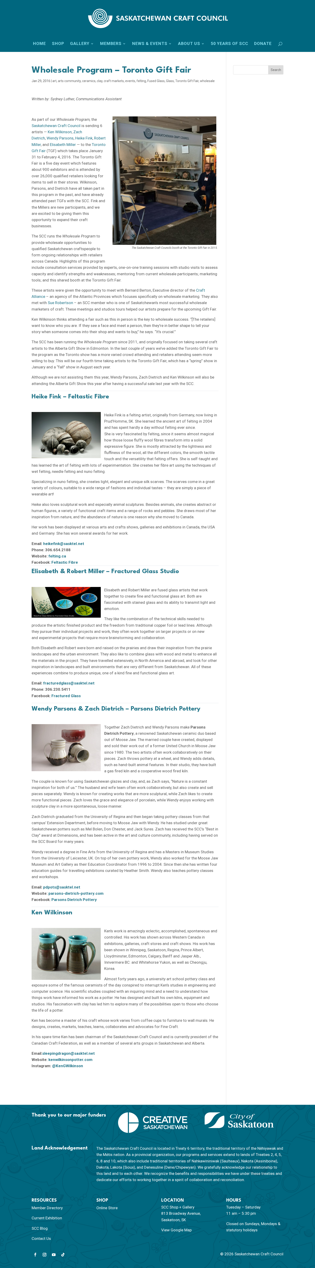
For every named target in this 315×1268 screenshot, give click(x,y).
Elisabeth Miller (63, 144)
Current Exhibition (47, 1218)
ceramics (88, 81)
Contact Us (41, 1238)
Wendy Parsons (60, 138)
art (54, 81)
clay (99, 81)
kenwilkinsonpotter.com (70, 1059)
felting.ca (57, 556)
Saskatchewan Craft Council (56, 125)
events (130, 81)
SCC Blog (40, 1228)
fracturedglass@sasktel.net (69, 683)
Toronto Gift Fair (187, 81)
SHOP (58, 43)
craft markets (114, 81)
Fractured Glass (66, 695)
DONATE (263, 43)
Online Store (107, 1208)
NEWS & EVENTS (149, 43)
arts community (69, 81)
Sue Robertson (60, 302)
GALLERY (79, 43)
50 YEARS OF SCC (229, 43)
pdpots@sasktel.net (61, 887)
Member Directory (47, 1208)
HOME (39, 43)
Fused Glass (156, 81)
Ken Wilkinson (60, 132)
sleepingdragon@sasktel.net (68, 1053)
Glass (170, 81)
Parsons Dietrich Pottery (74, 899)
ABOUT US (189, 43)
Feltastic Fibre (64, 562)
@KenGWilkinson (67, 1066)
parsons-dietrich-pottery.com (76, 893)
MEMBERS (111, 43)
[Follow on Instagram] (44, 1254)
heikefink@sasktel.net (63, 543)
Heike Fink (83, 138)
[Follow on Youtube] (53, 1254)
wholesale (207, 81)
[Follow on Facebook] (35, 1254)
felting (141, 81)
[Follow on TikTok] (63, 1254)
